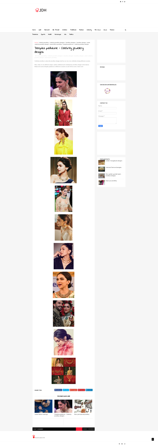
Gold (40, 30)
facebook (91, 429)
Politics (71, 34)
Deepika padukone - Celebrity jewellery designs (62, 415)
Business (35, 34)
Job (65, 34)
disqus (85, 429)
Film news (98, 30)
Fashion (81, 30)
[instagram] (120, 1)
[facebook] (122, 1)
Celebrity (89, 30)
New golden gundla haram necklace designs (113, 174)
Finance (112, 30)
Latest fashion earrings (41, 414)
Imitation (64, 30)
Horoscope (58, 34)
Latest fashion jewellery (56, 44)
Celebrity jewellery (44, 42)
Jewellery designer (71, 42)
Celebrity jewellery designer (57, 42)
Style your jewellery (111, 180)
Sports (43, 34)
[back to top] (153, 439)
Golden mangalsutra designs (114, 161)
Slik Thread (55, 30)
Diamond (46, 30)
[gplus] (124, 1)
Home (34, 30)
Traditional (73, 30)
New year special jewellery (81, 414)
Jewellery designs (81, 42)
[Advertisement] (95, 16)
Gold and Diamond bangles (113, 167)
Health (50, 34)
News (105, 30)
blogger (79, 429)
